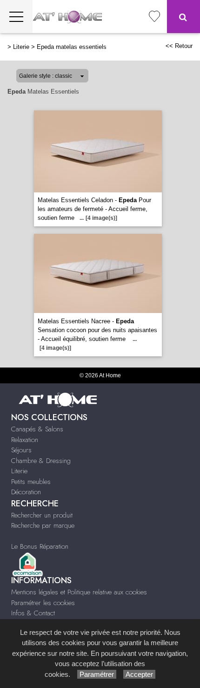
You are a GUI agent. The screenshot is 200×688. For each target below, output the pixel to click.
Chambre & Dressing (41, 461)
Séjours (21, 450)
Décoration (26, 492)
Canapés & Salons (37, 429)
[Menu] (16, 16)
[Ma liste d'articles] (154, 16)
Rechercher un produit (42, 515)
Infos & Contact (33, 613)
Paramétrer (97, 674)
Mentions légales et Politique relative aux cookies (79, 592)
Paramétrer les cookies (43, 603)
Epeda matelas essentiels (72, 46)
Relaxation (24, 440)
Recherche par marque (42, 525)
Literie (21, 46)
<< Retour (179, 45)
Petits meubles (31, 482)
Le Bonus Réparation (39, 546)
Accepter (139, 674)
